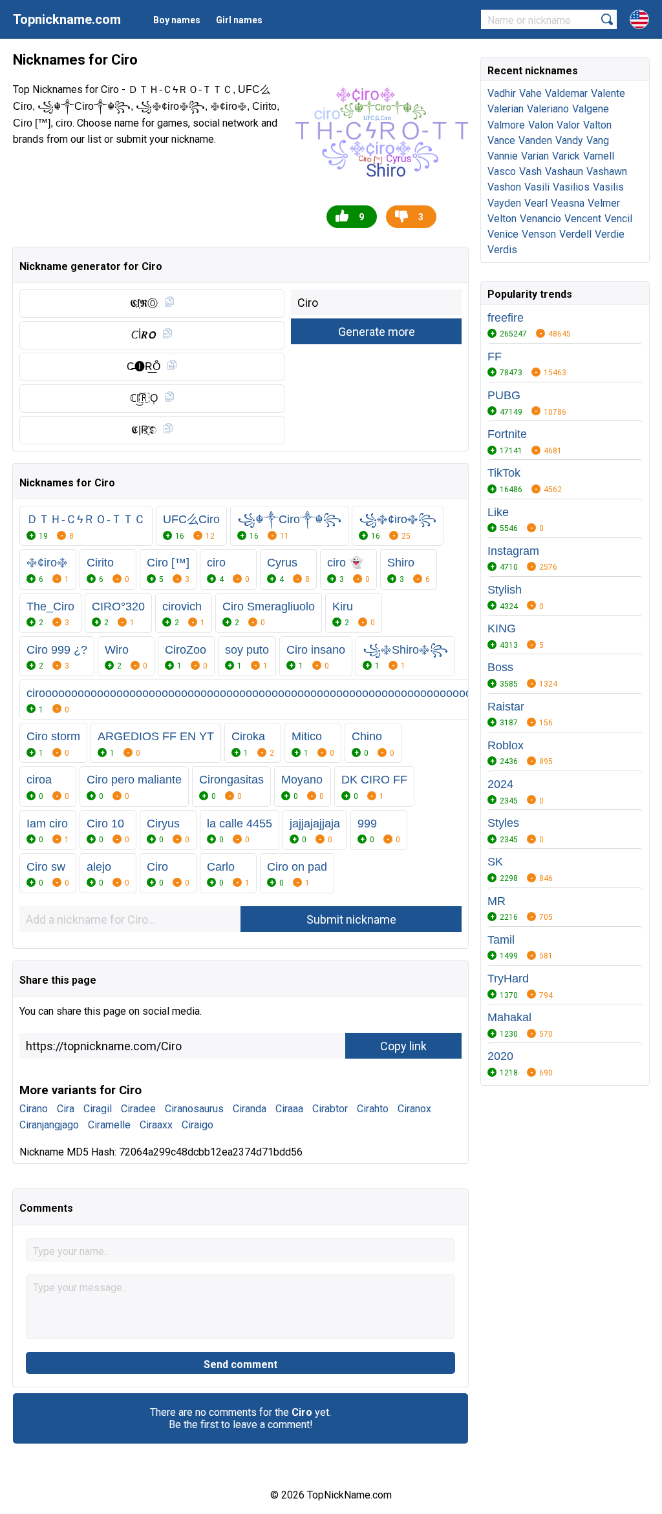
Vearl (536, 203)
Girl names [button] (239, 20)
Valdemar (566, 93)
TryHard (508, 978)
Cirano (33, 1109)
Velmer (604, 203)
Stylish (504, 589)
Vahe (530, 93)
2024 (500, 784)
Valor (568, 125)
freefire (505, 317)
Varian (535, 156)
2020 (500, 1056)
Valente (608, 93)
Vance (501, 140)
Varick (566, 156)
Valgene (590, 109)
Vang (597, 140)
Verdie (610, 234)
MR (496, 901)
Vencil (618, 219)
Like (498, 512)
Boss (500, 667)
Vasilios (571, 187)
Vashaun (564, 171)
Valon (540, 125)
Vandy (569, 140)
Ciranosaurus (194, 1109)
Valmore (506, 125)
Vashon (504, 187)
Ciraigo (197, 1125)
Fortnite (507, 434)
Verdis (502, 250)
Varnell (598, 156)
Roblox (505, 745)
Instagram (513, 550)
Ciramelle (109, 1125)
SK (495, 861)
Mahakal (509, 1017)
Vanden (535, 140)
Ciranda (249, 1109)
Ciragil (97, 1109)
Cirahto (373, 1109)
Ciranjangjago (49, 1125)
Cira (65, 1109)
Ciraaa (289, 1109)
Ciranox (414, 1109)
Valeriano (548, 109)
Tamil (501, 939)
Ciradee (138, 1109)
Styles (503, 822)
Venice (502, 234)
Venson (539, 234)
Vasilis (608, 187)
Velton (502, 219)
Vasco (501, 171)
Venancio (540, 219)
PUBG (503, 395)
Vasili (537, 187)
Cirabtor (330, 1109)
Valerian (505, 109)
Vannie (502, 156)
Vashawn (606, 171)
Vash (530, 171)
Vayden (504, 203)
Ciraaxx (156, 1125)
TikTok (503, 472)
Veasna (567, 203)
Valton (597, 125)
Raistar (505, 706)
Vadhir (501, 93)
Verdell (575, 234)
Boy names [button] (176, 20)
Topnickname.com (67, 19)
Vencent (582, 219)
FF (494, 356)
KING (501, 628)
